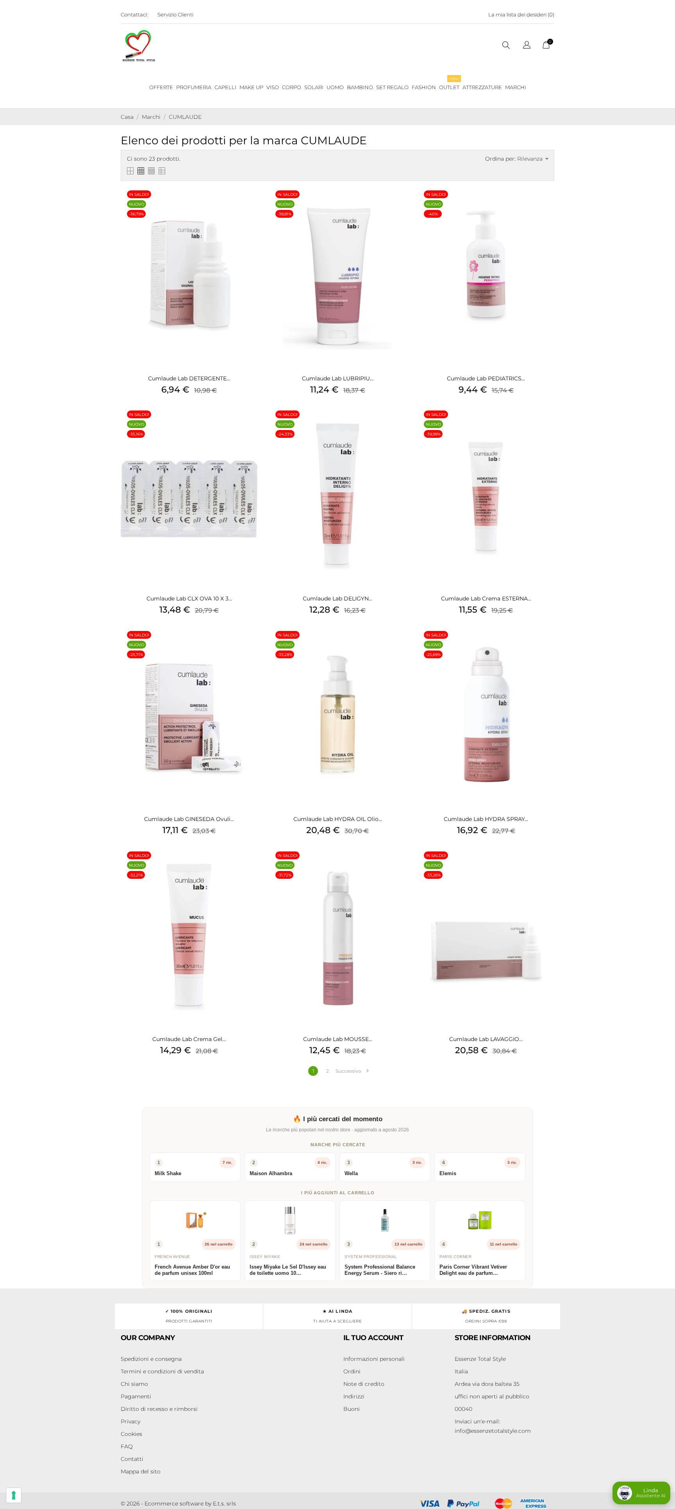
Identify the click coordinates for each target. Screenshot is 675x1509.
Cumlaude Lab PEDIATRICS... (486, 378)
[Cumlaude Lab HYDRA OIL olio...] (398, 645)
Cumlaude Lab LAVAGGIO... (486, 1039)
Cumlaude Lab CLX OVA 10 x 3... (189, 598)
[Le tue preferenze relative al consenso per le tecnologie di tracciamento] (13, 1495)
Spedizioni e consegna (151, 1358)
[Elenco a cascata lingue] (526, 46)
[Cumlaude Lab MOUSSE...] (398, 865)
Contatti (132, 1458)
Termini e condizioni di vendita (162, 1371)
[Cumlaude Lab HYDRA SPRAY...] (546, 645)
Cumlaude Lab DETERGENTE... (189, 378)
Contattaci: (134, 14)
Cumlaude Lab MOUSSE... (337, 1039)
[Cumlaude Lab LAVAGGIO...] (546, 865)
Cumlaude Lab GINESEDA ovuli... (189, 819)
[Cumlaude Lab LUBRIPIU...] (398, 204)
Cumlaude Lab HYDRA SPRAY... (486, 819)
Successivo (352, 1071)
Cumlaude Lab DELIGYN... (337, 598)
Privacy (130, 1421)
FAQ (127, 1446)
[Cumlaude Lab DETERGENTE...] (250, 204)
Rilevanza (532, 158)
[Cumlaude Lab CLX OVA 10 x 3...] (250, 424)
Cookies (131, 1433)
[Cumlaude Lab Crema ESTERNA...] (546, 424)
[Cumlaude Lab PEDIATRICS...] (546, 204)
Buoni (351, 1408)
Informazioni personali (374, 1358)
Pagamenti (136, 1396)
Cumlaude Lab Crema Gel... (189, 1039)
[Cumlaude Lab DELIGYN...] (398, 424)
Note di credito (363, 1383)
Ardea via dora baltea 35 (487, 1383)
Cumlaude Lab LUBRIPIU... (337, 378)
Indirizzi (353, 1396)
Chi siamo (134, 1383)
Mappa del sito (141, 1471)
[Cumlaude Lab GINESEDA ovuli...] (250, 645)
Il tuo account (373, 1337)
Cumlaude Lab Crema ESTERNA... (486, 598)
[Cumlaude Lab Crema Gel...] (250, 865)
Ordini (352, 1371)
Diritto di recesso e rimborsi (159, 1408)
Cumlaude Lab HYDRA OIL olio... (337, 819)
